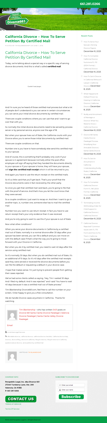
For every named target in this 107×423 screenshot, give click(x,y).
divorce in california (27, 339)
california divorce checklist (43, 336)
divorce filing (16, 339)
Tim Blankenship (22, 45)
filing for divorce (40, 339)
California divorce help (60, 336)
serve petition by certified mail (33, 343)
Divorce (8, 339)
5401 (55, 310)
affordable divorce (13, 336)
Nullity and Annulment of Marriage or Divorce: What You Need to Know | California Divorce (93, 120)
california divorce (27, 336)
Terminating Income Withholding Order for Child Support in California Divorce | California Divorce (92, 209)
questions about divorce (13, 343)
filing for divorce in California (56, 339)
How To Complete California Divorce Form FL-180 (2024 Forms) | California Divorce (91, 188)
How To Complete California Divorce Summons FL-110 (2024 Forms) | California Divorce (91, 62)
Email (10, 325)
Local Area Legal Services (16, 332)
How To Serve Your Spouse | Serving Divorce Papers (91, 45)
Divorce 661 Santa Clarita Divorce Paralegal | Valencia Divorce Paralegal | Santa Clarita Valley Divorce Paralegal (44, 316)
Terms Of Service (12, 409)
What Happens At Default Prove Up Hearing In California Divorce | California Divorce (92, 100)
